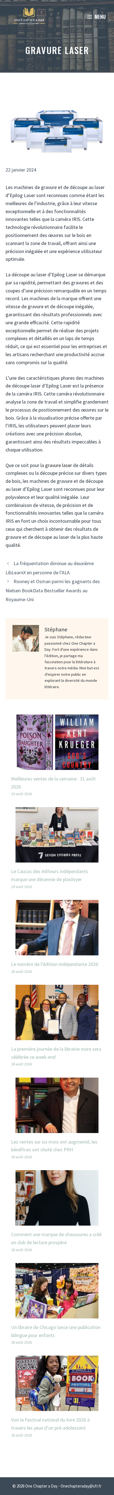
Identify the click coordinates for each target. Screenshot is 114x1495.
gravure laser (58, 465)
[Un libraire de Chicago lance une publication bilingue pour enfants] (57, 1314)
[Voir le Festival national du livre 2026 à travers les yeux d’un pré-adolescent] (57, 1407)
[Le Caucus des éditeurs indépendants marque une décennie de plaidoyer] (57, 858)
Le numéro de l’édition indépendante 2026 (54, 964)
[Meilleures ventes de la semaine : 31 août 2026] (57, 765)
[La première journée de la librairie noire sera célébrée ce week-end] (57, 1036)
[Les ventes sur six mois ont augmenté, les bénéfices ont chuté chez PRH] (57, 1129)
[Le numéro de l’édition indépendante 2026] (57, 951)
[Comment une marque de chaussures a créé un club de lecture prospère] (57, 1221)
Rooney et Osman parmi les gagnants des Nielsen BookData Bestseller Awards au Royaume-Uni (53, 590)
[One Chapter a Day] (29, 16)
